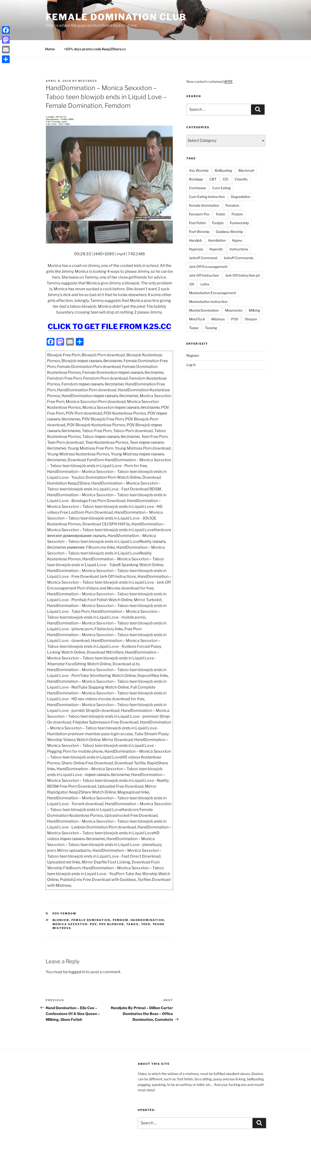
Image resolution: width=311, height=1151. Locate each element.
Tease (194, 328)
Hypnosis (196, 249)
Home (50, 49)
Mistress (218, 319)
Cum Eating (221, 188)
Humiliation (217, 240)
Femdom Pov (199, 214)
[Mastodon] (6, 40)
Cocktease (197, 188)
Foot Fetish (197, 223)
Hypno (237, 240)
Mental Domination (204, 310)
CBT (212, 179)
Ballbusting (223, 170)
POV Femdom (64, 913)
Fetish (220, 214)
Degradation (240, 197)
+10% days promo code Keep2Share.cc (95, 49)
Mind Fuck (197, 319)
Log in (191, 365)
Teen (145, 924)
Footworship (239, 223)
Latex (204, 284)
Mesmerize (233, 310)
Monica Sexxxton (70, 924)
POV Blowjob (111, 924)
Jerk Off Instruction (204, 275)
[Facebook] (6, 30)
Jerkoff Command (203, 258)
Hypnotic (216, 249)
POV (93, 924)
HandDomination (147, 920)
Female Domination (91, 920)
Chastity (241, 179)
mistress (87, 81)
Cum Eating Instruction (207, 197)
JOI (191, 284)
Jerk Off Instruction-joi (242, 275)
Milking (254, 310)
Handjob (195, 240)
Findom (237, 214)
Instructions (239, 249)
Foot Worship (199, 232)
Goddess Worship (229, 232)
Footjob (218, 223)
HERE (228, 81)
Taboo (132, 924)
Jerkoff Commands (238, 258)
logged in (77, 972)
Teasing (211, 328)
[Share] (6, 59)
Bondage (196, 179)
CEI (225, 179)
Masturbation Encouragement (212, 293)
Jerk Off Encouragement (208, 266)
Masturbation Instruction (208, 301)
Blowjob (60, 920)
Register (192, 355)
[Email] (6, 49)
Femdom (121, 920)
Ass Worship (198, 170)
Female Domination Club (116, 17)
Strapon (251, 319)
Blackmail (246, 170)
